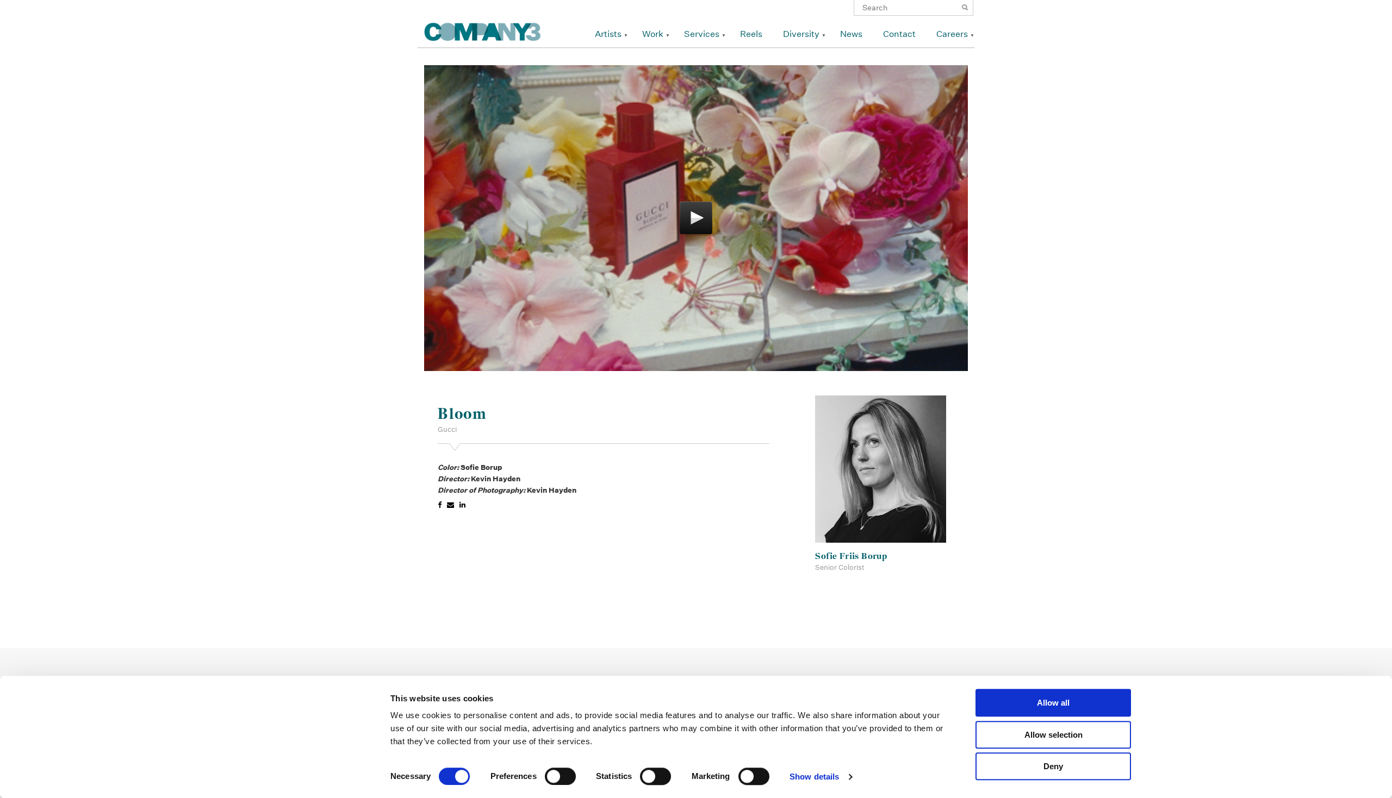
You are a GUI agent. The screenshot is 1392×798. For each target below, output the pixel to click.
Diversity (801, 34)
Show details (814, 776)
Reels (751, 34)
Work (652, 34)
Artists (608, 34)
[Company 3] (482, 30)
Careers (952, 34)
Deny (1053, 766)
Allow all (1053, 702)
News (851, 34)
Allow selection (1053, 734)
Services (701, 34)
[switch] (560, 776)
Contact (899, 34)
